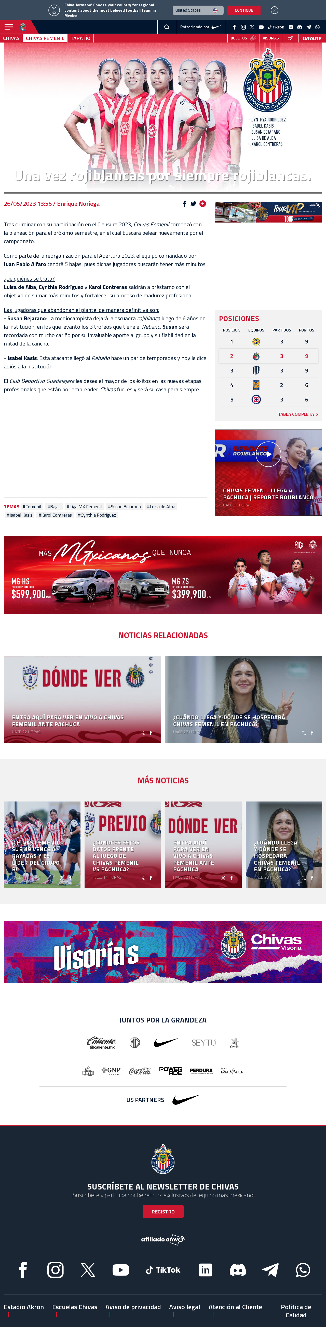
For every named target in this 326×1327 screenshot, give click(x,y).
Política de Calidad (296, 1311)
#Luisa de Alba (161, 506)
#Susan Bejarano (124, 506)
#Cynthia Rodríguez (97, 515)
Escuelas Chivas (74, 1307)
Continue (244, 10)
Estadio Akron (24, 1307)
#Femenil (32, 506)
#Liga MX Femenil (84, 506)
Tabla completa (296, 414)
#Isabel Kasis (19, 515)
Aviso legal (184, 1307)
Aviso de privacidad (133, 1307)
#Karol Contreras (55, 515)
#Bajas (54, 506)
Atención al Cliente (235, 1307)
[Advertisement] (105, 445)
